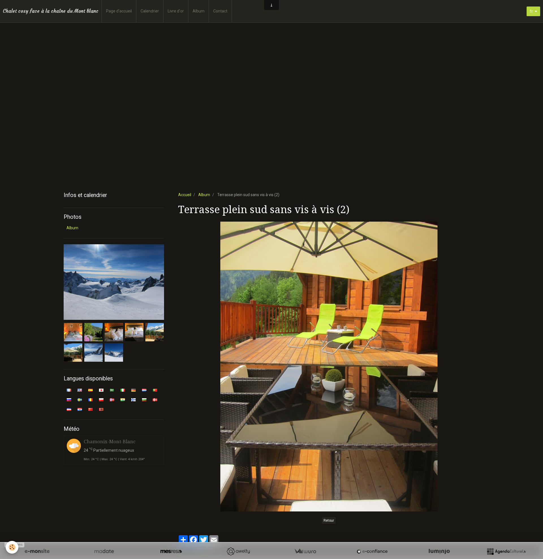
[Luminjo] (439, 551)
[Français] (69, 390)
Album (198, 11)
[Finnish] (133, 399)
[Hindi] (122, 399)
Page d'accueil (119, 11)
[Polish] (101, 399)
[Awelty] (238, 551)
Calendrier (150, 11)
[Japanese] (101, 390)
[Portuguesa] (155, 390)
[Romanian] (90, 399)
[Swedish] (79, 399)
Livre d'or (176, 11)
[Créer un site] (37, 551)
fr (531, 11)
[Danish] (155, 399)
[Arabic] (112, 390)
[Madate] (104, 551)
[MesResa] (171, 551)
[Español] (90, 390)
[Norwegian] (112, 399)
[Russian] (69, 399)
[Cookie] (12, 547)
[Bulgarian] (144, 399)
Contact (220, 11)
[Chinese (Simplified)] (90, 409)
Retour (329, 520)
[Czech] (69, 409)
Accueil (184, 194)
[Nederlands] (144, 390)
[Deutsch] (133, 390)
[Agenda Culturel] (506, 551)
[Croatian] (79, 409)
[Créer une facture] (305, 551)
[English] (79, 390)
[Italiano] (122, 390)
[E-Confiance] (372, 551)
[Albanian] (101, 409)
